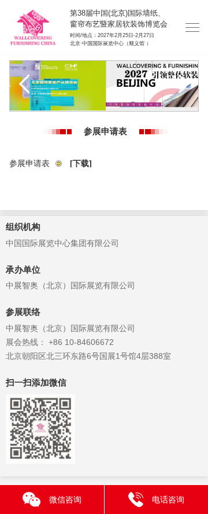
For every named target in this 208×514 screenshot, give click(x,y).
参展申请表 (50, 163)
